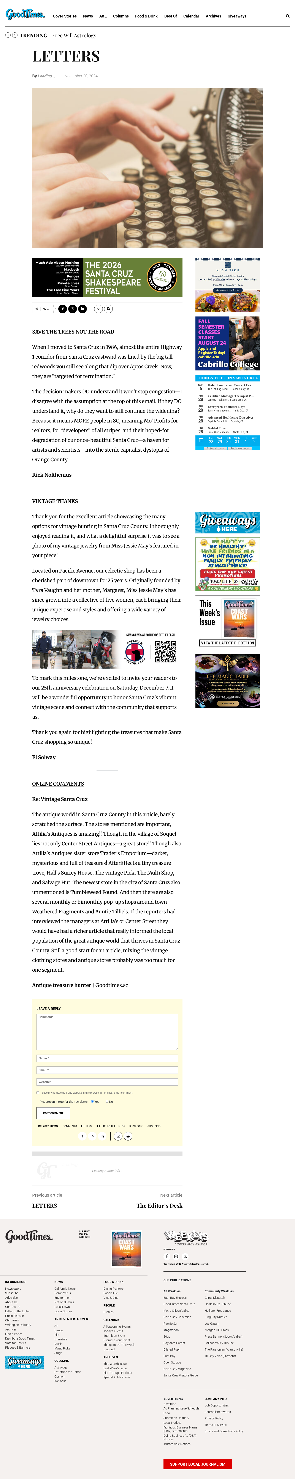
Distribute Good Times (20, 1338)
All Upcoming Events (117, 1326)
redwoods (136, 1126)
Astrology (60, 1367)
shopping (154, 1126)
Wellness (60, 1381)
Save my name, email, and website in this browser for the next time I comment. (87, 1092)
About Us (11, 1302)
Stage (58, 1353)
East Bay (169, 1356)
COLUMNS (61, 1360)
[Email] (97, 309)
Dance (58, 1330)
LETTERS (44, 1205)
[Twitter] (72, 309)
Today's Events (113, 1331)
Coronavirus (62, 1293)
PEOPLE (109, 1305)
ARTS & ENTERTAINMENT (72, 1319)
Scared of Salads (71, 35)
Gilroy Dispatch (215, 1297)
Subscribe (11, 1293)
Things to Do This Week (119, 1344)
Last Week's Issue (115, 1368)
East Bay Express (175, 1297)
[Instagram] (176, 1256)
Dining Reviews (113, 1288)
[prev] (8, 35)
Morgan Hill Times (217, 1330)
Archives (11, 1329)
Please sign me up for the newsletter (64, 1101)
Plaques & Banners (17, 1347)
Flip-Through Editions (117, 1373)
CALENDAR (111, 1320)
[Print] (108, 309)
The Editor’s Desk (159, 1205)
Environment (62, 1297)
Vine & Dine (110, 1297)
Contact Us (12, 1306)
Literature (60, 1339)
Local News (62, 1306)
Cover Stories (63, 1311)
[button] (287, 16)
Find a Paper (13, 1334)
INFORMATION (15, 1282)
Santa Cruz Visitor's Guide (180, 1375)
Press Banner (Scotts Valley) (224, 1336)
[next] (14, 35)
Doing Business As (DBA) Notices (180, 1437)
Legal (167, 1413)
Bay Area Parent (174, 1343)
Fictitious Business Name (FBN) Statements (180, 1429)
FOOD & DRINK (113, 1282)
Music (58, 1344)
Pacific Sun (170, 1323)
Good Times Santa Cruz (179, 1304)
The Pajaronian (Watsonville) (224, 1349)
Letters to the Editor (67, 1372)
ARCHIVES (84, 1234)
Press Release (14, 1316)
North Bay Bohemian (177, 1317)
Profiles (108, 1312)
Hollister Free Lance (218, 1310)
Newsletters (13, 1288)
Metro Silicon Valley (176, 1310)
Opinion (59, 1376)
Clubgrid (109, 1349)
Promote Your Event (116, 1340)
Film (57, 1335)
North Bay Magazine (177, 1369)
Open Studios (172, 1362)
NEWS (58, 1282)
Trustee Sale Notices (176, 1444)
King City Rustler (216, 1317)
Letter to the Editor (17, 1311)
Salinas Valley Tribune (219, 1343)
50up (166, 1336)
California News (65, 1288)
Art (56, 1325)
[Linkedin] (82, 309)
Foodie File (110, 1293)
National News (64, 1302)
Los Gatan (212, 1323)
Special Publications (116, 1377)
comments (70, 1126)
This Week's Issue (115, 1363)
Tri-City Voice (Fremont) (220, 1356)
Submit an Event (114, 1335)
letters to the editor (110, 1126)
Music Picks (62, 1348)
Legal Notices (172, 1422)
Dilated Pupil (171, 1349)
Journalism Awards (218, 1412)
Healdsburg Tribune (218, 1304)
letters (86, 1126)
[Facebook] (62, 309)
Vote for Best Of (15, 1343)
